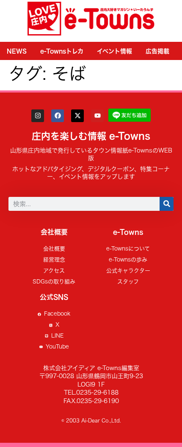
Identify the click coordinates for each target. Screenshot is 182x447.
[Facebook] (57, 115)
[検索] (167, 204)
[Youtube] (97, 115)
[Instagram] (37, 115)
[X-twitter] (77, 115)
